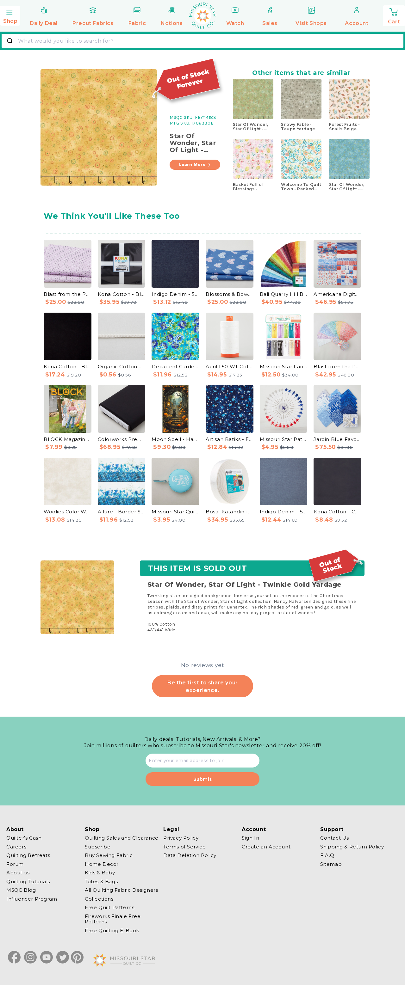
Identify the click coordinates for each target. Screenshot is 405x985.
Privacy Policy (180, 838)
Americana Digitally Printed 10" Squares (337, 294)
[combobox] (202, 41)
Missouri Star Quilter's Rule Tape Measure (175, 512)
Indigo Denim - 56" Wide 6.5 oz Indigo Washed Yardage (175, 294)
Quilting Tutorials (28, 881)
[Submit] (10, 41)
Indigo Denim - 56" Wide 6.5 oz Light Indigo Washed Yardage (284, 512)
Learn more (192, 164)
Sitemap (331, 864)
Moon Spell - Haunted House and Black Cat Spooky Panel (175, 439)
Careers (16, 847)
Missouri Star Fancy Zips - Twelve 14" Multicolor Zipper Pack (284, 367)
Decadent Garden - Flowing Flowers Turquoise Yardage (175, 367)
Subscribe (97, 847)
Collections (99, 899)
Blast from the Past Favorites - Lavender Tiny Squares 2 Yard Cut (67, 294)
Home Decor (102, 864)
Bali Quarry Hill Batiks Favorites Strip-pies (284, 294)
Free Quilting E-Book (112, 930)
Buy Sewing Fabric (109, 855)
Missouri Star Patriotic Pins (284, 439)
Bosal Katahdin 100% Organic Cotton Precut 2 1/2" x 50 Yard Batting (229, 512)
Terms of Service (184, 847)
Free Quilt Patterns (109, 907)
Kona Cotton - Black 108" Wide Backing (67, 367)
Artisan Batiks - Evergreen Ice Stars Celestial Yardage (229, 439)
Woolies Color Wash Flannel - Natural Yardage (67, 512)
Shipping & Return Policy (352, 847)
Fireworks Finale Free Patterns (113, 919)
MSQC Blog (21, 890)
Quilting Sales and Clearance (122, 838)
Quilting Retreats (28, 855)
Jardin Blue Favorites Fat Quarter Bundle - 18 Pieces (337, 439)
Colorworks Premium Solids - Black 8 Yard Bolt (122, 439)
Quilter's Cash (23, 838)
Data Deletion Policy (189, 855)
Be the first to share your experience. (202, 686)
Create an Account (266, 847)
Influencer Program (31, 899)
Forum (15, 864)
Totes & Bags (101, 881)
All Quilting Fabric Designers (121, 890)
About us (18, 873)
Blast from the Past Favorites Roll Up (337, 367)
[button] (10, 15)
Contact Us (334, 838)
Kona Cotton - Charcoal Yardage (337, 512)
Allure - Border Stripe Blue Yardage (122, 512)
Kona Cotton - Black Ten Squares (122, 294)
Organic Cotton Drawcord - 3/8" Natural (122, 367)
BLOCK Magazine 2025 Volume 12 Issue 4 (67, 439)
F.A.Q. (328, 855)
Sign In (250, 838)
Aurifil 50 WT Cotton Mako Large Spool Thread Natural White (229, 367)
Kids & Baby (100, 873)
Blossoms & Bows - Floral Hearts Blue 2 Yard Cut (229, 294)
